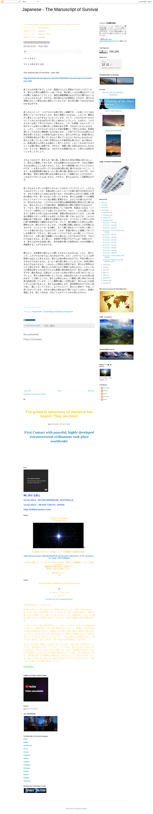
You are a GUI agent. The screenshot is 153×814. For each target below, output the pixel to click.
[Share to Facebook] (51, 326)
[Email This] (45, 326)
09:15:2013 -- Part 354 (109, 242)
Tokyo (104, 62)
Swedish (26, 778)
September (106, 220)
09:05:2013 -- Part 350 (109, 253)
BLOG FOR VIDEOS (113, 111)
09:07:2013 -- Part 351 (109, 250)
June (104, 270)
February (106, 280)
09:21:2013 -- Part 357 (109, 234)
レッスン (41, 37)
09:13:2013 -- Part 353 (109, 245)
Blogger (84, 808)
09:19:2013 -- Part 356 (109, 237)
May (104, 272)
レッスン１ (41, 31)
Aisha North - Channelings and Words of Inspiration (52, 312)
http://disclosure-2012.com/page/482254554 (59, 599)
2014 (103, 207)
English (26, 742)
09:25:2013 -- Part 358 (109, 228)
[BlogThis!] (47, 326)
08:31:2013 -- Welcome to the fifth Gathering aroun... (113, 260)
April (104, 275)
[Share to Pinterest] (53, 326)
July (104, 267)
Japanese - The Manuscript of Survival (60, 9)
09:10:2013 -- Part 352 (109, 248)
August (105, 264)
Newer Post (27, 391)
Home (59, 391)
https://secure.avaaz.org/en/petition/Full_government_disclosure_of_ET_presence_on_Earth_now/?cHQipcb (59, 557)
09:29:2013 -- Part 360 (109, 222)
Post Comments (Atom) (39, 394)
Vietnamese (27, 781)
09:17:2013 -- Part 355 (109, 240)
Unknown (106, 396)
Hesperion (106, 388)
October (105, 217)
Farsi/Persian (28, 745)
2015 (103, 205)
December (106, 212)
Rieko (105, 393)
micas (105, 399)
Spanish (26, 774)
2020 (103, 202)
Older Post (91, 391)
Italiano (26, 758)
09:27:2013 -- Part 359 (109, 225)
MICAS (105, 391)
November (106, 215)
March (105, 278)
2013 (103, 210)
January (105, 283)
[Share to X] (49, 326)
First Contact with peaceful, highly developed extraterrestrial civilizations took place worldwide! (59, 436)
